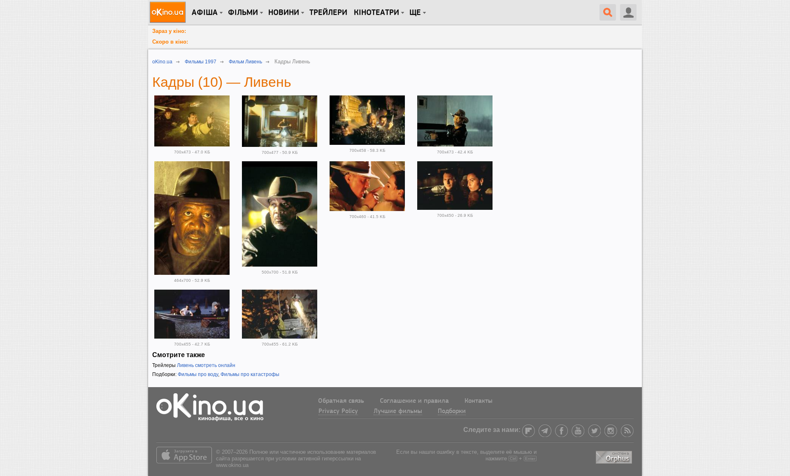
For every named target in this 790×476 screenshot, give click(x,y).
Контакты (479, 401)
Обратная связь (341, 401)
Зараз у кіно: (169, 31)
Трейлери (328, 13)
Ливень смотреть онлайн (206, 365)
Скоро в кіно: (170, 42)
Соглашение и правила (414, 401)
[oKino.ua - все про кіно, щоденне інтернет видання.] (168, 12)
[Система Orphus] (615, 456)
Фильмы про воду (198, 374)
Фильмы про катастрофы (250, 374)
